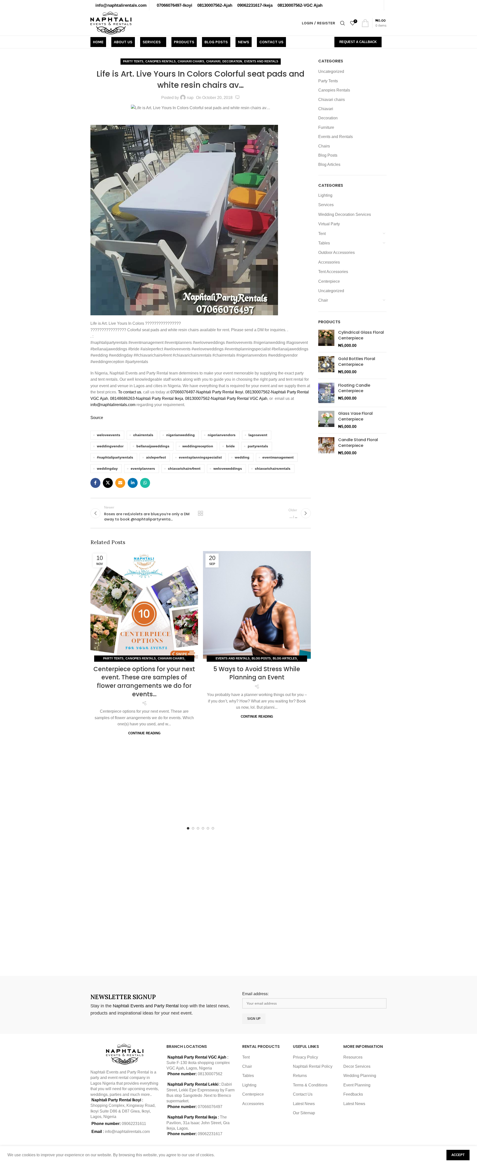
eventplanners (143, 468)
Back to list (200, 513)
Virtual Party (329, 224)
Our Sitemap (304, 1113)
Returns (300, 1075)
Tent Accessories (333, 272)
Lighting (325, 195)
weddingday (107, 468)
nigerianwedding (180, 435)
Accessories (329, 262)
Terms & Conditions (310, 1085)
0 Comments (237, 97)
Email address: (255, 994)
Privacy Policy (305, 1057)
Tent (322, 234)
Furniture (326, 127)
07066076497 (210, 1107)
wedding (242, 457)
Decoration (232, 61)
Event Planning (356, 1085)
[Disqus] (200, 901)
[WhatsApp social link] (145, 483)
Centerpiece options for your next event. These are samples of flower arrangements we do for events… (144, 681)
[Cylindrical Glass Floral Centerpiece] (326, 339)
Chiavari (213, 61)
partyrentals (258, 446)
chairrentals (143, 435)
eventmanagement (278, 457)
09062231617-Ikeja (255, 5)
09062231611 (134, 1123)
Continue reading (144, 733)
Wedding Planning (359, 1075)
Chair (323, 300)
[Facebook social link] (95, 483)
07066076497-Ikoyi (174, 5)
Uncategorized (331, 71)
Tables (324, 243)
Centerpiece (329, 281)
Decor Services (356, 1066)
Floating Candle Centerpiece (354, 388)
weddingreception (197, 446)
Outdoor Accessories (336, 252)
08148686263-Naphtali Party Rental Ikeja (146, 398)
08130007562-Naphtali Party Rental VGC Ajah (226, 398)
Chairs (324, 146)
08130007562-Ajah (214, 5)
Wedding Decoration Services (344, 214)
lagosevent (257, 435)
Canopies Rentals (160, 61)
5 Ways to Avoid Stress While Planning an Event (256, 673)
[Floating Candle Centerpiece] (326, 393)
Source (96, 418)
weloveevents (108, 435)
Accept (458, 1155)
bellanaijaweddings (152, 446)
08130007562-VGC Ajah (300, 5)
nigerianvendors (222, 435)
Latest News (304, 1104)
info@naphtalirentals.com (121, 5)
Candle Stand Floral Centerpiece (358, 442)
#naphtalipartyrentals (115, 457)
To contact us (129, 392)
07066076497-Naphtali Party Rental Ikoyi (206, 392)
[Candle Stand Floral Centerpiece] (326, 446)
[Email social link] (120, 483)
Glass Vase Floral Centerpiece (355, 416)
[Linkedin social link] (133, 483)
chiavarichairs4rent (184, 468)
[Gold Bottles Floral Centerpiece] (326, 365)
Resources (352, 1057)
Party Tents (133, 61)
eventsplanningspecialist (200, 457)
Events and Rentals (261, 61)
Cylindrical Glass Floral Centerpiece (361, 335)
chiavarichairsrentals (272, 468)
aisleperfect (156, 457)
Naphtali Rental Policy (312, 1066)
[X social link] (108, 483)
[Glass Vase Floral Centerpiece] (326, 420)
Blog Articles (285, 658)
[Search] (343, 23)
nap (190, 97)
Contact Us (303, 1094)
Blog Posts (261, 658)
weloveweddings (227, 468)
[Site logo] (110, 23)
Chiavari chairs (191, 61)
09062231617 (210, 1134)
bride (230, 446)
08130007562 (210, 1074)
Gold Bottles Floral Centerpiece (356, 361)
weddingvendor (110, 446)
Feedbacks (353, 1094)
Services (326, 205)
